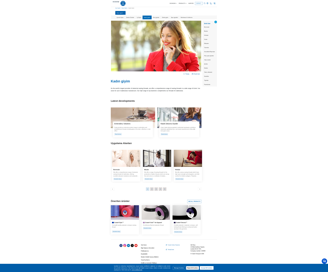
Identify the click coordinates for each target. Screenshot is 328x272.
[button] (147, 189)
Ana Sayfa (117, 8)
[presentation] (112, 189)
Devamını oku (117, 179)
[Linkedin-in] (128, 245)
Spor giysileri (174, 17)
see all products (194, 201)
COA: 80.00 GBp (116, 1)
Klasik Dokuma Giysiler (169, 124)
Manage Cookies (179, 268)
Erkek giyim (165, 17)
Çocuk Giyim (120, 17)
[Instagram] (124, 245)
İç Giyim (139, 17)
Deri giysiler (156, 17)
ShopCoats (197, 74)
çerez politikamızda (137, 269)
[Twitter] (132, 245)
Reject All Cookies (192, 268)
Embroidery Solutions (122, 124)
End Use (207, 23)
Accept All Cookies (206, 268)
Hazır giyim (124, 8)
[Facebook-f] (120, 245)
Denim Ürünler (130, 17)
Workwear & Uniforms (186, 17)
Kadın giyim (147, 17)
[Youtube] (136, 245)
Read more (117, 134)
